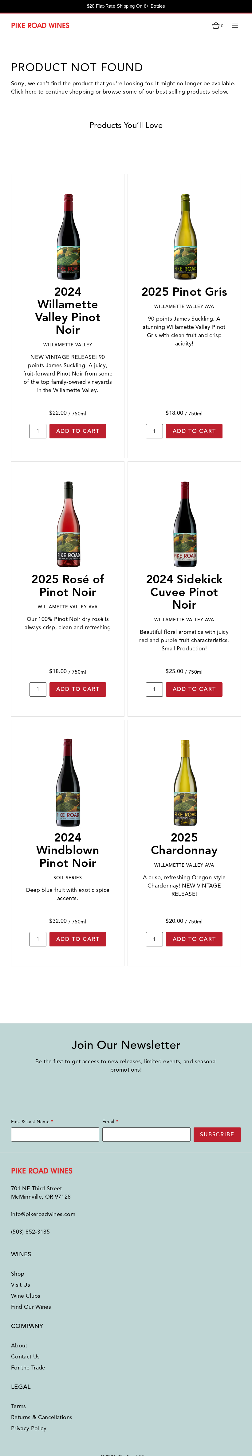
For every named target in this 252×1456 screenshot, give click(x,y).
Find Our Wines (31, 1307)
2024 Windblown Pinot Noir (67, 850)
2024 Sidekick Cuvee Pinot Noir (184, 592)
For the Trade (28, 1367)
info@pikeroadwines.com (43, 1214)
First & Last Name (30, 1121)
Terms (18, 1406)
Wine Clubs (26, 1295)
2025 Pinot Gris (184, 292)
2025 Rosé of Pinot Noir (67, 585)
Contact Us (25, 1356)
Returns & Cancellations (41, 1417)
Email (108, 1121)
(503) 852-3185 (30, 1231)
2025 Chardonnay (184, 844)
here (31, 91)
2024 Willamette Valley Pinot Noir (68, 311)
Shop (17, 1273)
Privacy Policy (28, 1428)
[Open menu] (234, 25)
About (19, 1345)
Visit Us (20, 1284)
